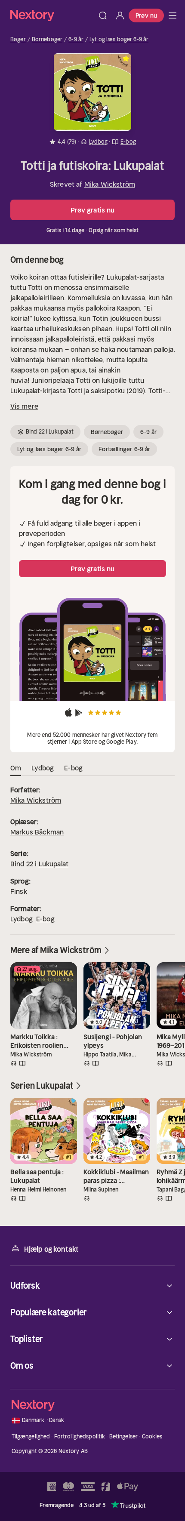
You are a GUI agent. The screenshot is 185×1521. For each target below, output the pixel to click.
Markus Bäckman (37, 832)
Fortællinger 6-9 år (124, 449)
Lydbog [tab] (42, 768)
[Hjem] (52, 15)
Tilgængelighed (31, 1436)
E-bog (45, 918)
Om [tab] (15, 768)
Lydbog (21, 918)
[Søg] (102, 15)
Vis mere (24, 406)
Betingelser (123, 1436)
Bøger (18, 39)
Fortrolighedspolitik (79, 1436)
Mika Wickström (109, 184)
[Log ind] (120, 15)
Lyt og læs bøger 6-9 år (118, 39)
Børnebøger (47, 39)
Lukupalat (53, 863)
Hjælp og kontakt (51, 1249)
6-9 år (75, 39)
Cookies (152, 1436)
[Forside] (172, 15)
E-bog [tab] (73, 768)
